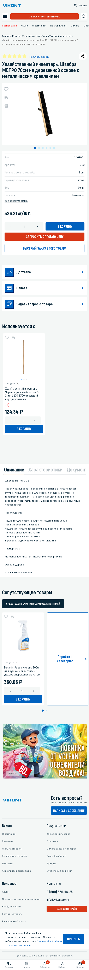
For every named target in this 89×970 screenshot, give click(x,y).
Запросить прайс (67, 908)
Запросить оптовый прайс (44, 16)
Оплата (75, 25)
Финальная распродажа (16, 870)
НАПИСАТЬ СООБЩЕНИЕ (69, 811)
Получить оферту (39, 56)
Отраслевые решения (59, 870)
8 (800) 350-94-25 (60, 892)
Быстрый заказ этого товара (44, 248)
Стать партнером (12, 848)
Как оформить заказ (58, 833)
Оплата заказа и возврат (61, 848)
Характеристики (45, 469)
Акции (24, 25)
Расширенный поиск (14, 921)
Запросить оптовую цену (44, 236)
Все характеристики (16, 201)
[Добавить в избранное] (6, 89)
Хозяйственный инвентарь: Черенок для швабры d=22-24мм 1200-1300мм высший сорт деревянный (22, 394)
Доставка (52, 841)
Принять (73, 939)
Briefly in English (11, 906)
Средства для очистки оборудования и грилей (33, 603)
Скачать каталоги (12, 913)
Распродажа (9, 25)
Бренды (51, 863)
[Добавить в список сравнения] (6, 97)
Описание (14, 469)
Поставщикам (58, 25)
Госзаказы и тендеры (14, 856)
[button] (35, 148)
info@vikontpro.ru (58, 899)
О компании (39, 25)
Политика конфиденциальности (21, 899)
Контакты (7, 863)
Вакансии (7, 841)
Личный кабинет (56, 856)
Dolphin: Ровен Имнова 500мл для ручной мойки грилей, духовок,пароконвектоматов (22, 671)
